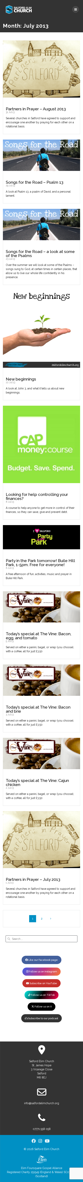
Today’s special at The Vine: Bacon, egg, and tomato (38, 635)
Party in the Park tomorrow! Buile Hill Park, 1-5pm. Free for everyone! (40, 562)
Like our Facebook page (43, 959)
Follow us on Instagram (42, 971)
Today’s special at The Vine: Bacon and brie (38, 709)
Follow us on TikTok (42, 994)
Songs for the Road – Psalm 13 (34, 182)
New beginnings (21, 379)
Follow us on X (43, 1006)
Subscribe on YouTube (43, 983)
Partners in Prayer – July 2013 (33, 879)
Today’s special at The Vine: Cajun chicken (37, 782)
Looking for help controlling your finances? (37, 496)
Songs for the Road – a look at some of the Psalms (40, 253)
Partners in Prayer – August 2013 (36, 108)
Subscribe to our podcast (42, 1018)
